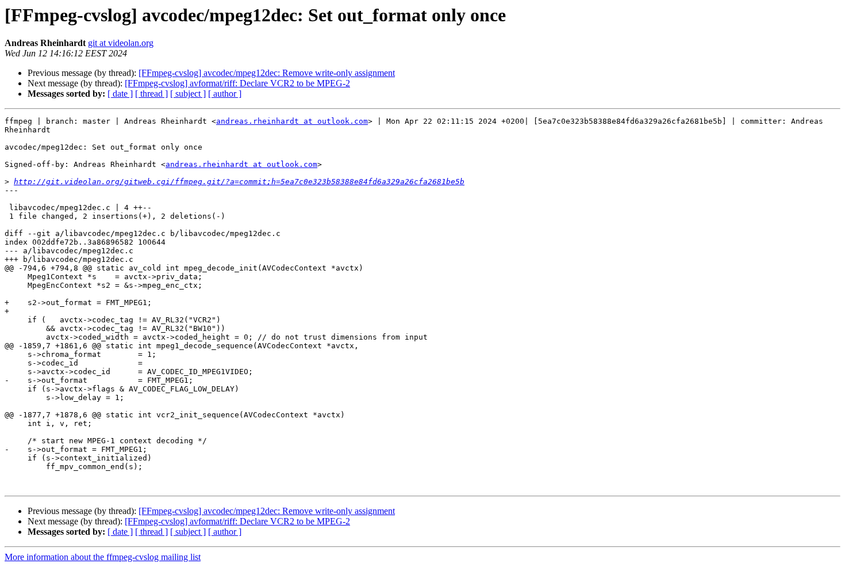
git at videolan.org (120, 43)
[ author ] (224, 93)
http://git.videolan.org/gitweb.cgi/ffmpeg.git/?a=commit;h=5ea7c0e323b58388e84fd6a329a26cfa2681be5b (239, 181)
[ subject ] (188, 93)
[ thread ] (151, 93)
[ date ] (120, 93)
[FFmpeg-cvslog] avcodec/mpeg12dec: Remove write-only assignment (267, 73)
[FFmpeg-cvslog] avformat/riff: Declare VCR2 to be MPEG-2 (237, 83)
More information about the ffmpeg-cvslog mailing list (103, 557)
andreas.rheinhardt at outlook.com (292, 121)
